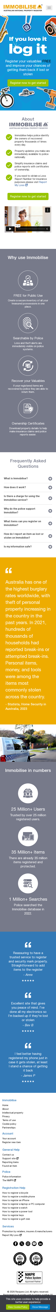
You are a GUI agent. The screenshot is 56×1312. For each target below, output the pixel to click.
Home (5, 1105)
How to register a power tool (17, 1211)
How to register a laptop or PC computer (23, 1204)
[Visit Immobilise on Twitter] (40, 1243)
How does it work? (15, 487)
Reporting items (10, 1162)
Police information (11, 1176)
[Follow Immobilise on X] (21, 1243)
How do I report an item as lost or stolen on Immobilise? (24, 536)
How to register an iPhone (15, 1200)
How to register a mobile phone (18, 1196)
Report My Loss (10, 1235)
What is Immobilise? (16, 479)
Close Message (40, 1307)
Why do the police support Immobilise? (19, 511)
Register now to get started (28, 82)
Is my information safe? (18, 547)
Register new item (11, 1142)
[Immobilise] (23, 7)
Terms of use (9, 1120)
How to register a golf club (16, 1219)
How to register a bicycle (15, 1193)
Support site (9, 1158)
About (5, 1109)
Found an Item (9, 1166)
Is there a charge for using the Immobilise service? (22, 498)
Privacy (6, 1116)
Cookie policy (9, 1124)
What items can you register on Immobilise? (22, 523)
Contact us (8, 1154)
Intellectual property (12, 1112)
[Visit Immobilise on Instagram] (28, 1243)
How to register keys (13, 1215)
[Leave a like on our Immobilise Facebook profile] (15, 1243)
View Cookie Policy (17, 1307)
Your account (9, 1138)
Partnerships (9, 1127)
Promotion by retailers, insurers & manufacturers (27, 1231)
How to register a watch (14, 1208)
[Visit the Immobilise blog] (34, 1243)
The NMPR (7, 1180)
